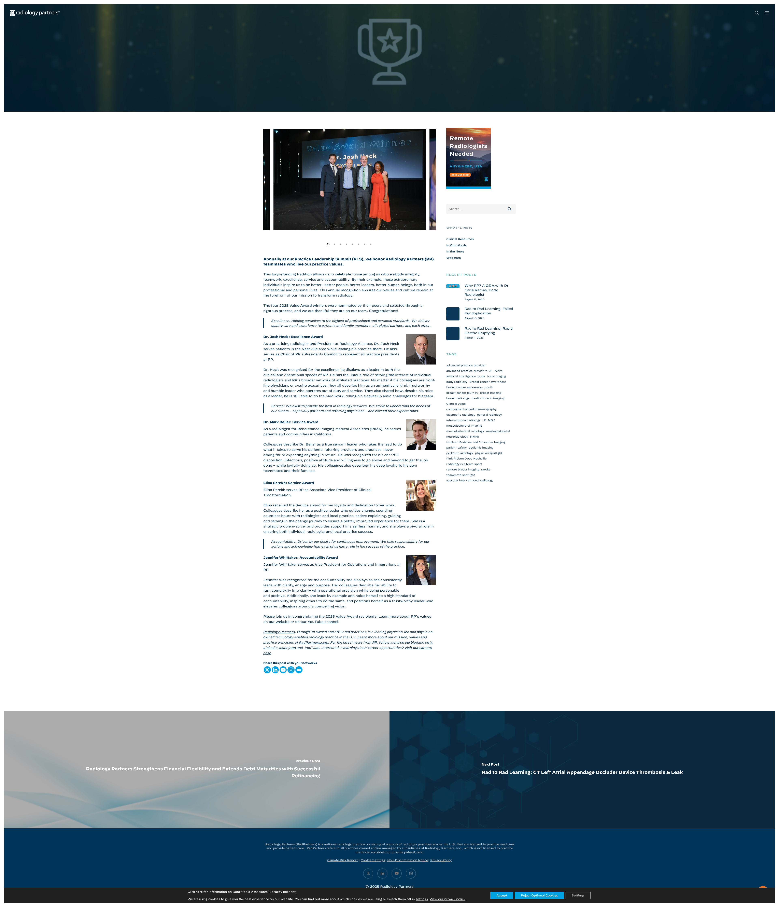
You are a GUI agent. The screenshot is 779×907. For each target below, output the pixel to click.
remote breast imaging (462, 469)
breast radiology (458, 398)
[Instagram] (291, 669)
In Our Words (456, 245)
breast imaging (490, 392)
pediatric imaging (481, 447)
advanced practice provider (466, 365)
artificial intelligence (461, 376)
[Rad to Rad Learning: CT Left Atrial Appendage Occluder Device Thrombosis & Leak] (582, 769)
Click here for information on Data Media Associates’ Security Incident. (242, 891)
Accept (501, 895)
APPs (498, 370)
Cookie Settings (373, 860)
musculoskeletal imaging (464, 425)
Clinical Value (456, 403)
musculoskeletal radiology (465, 431)
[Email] (298, 669)
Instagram (287, 647)
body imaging (496, 376)
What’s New (459, 227)
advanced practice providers (466, 370)
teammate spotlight (460, 475)
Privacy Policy (441, 860)
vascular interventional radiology (469, 480)
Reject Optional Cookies (539, 895)
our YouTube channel (319, 621)
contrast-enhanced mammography (471, 409)
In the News (455, 251)
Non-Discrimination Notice (407, 860)
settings (422, 899)
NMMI (474, 436)
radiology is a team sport (464, 464)
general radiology (489, 414)
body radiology (456, 381)
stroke (486, 469)
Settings (578, 895)
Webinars (453, 257)
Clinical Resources (460, 239)
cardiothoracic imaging (488, 398)
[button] (767, 13)
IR (484, 420)
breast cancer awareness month (469, 387)
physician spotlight (488, 453)
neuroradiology (457, 436)
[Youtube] (283, 669)
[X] (267, 669)
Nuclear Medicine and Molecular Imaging (475, 442)
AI (491, 370)
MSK (491, 420)
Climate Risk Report (342, 860)
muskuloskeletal (498, 431)
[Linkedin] (275, 669)
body (481, 376)
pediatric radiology (459, 453)
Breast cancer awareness (487, 381)
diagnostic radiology (460, 414)
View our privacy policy (447, 899)
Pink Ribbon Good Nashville (466, 458)
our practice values (323, 264)
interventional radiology (463, 420)
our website (279, 621)
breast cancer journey (462, 392)
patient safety (456, 447)
